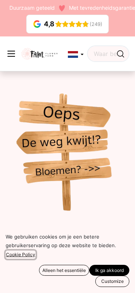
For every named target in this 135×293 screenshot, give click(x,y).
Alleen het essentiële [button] (64, 270)
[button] (76, 55)
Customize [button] (112, 281)
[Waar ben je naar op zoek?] (120, 53)
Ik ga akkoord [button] (109, 270)
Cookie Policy (20, 254)
